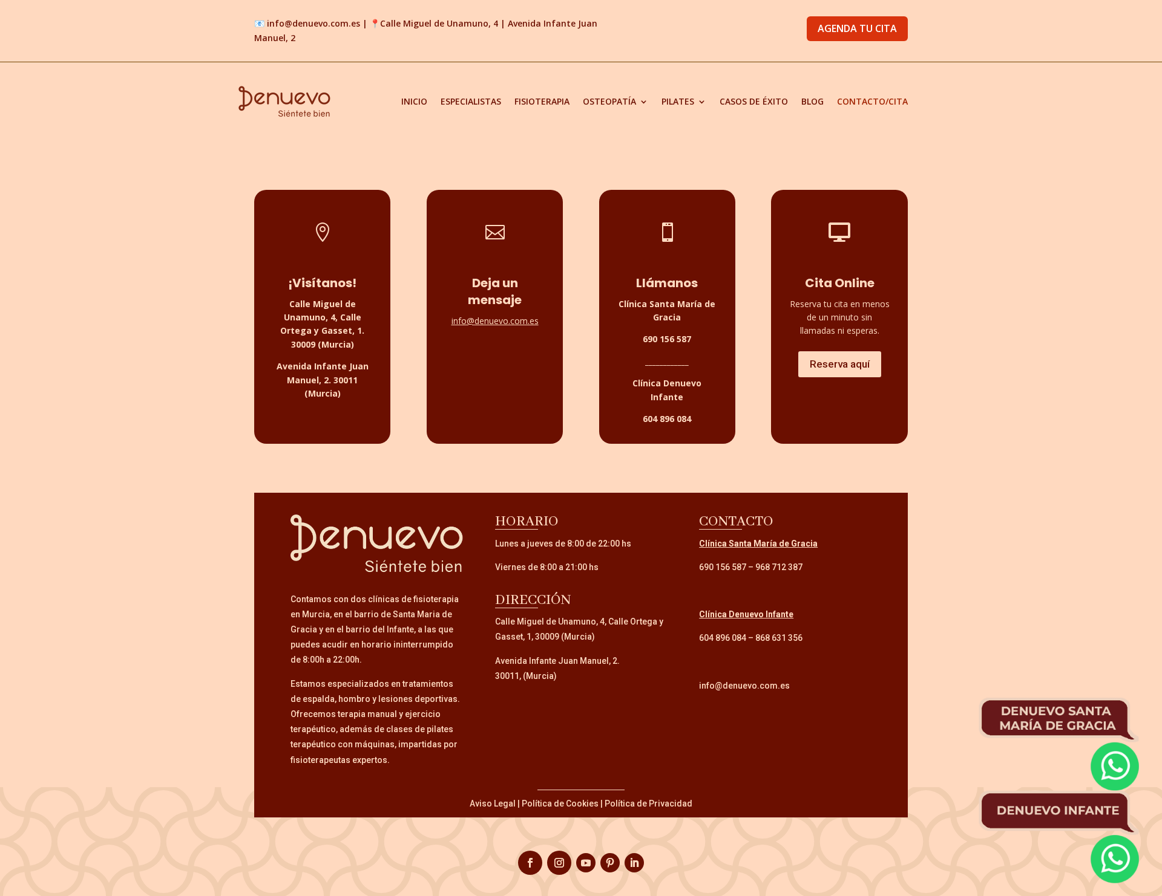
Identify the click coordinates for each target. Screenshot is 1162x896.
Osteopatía (609, 101)
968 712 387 (779, 567)
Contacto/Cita (872, 101)
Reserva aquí (840, 364)
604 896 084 (722, 638)
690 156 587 (722, 567)
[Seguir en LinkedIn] (634, 862)
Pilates (677, 101)
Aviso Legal (493, 803)
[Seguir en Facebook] (530, 863)
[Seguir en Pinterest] (610, 862)
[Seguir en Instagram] (559, 863)
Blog (812, 101)
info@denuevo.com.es (313, 23)
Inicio (414, 101)
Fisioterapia (542, 101)
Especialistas (471, 101)
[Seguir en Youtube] (586, 862)
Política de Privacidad (648, 803)
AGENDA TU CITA (857, 28)
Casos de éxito (754, 101)
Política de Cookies (560, 803)
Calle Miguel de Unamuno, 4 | (444, 23)
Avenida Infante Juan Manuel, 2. (557, 661)
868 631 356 (779, 638)
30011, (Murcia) (526, 676)
